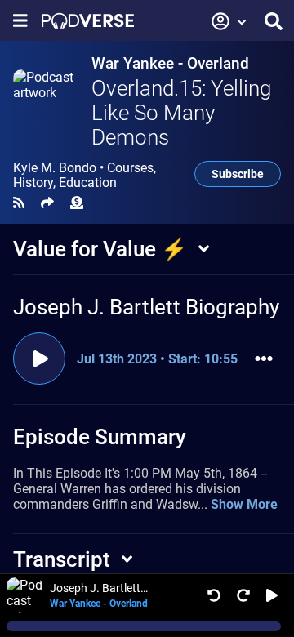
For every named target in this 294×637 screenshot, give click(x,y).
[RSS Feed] (18, 203)
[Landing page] (88, 21)
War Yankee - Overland (170, 63)
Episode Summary (99, 437)
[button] (229, 21)
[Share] (47, 203)
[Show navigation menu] (20, 21)
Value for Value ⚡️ (100, 249)
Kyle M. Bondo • (84, 175)
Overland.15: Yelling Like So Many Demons (181, 112)
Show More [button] (244, 504)
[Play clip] (39, 358)
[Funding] (76, 203)
